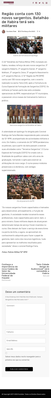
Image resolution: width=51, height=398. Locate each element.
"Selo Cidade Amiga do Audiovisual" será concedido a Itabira (40, 270)
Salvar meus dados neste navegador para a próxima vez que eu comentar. (22, 358)
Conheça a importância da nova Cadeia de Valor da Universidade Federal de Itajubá (10, 272)
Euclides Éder (11, 31)
